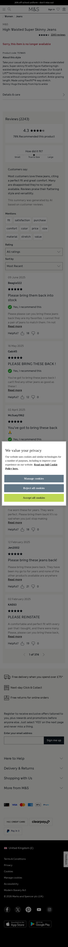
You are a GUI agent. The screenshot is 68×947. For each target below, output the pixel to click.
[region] (34, 473)
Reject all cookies (34, 488)
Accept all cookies (34, 497)
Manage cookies (34, 478)
